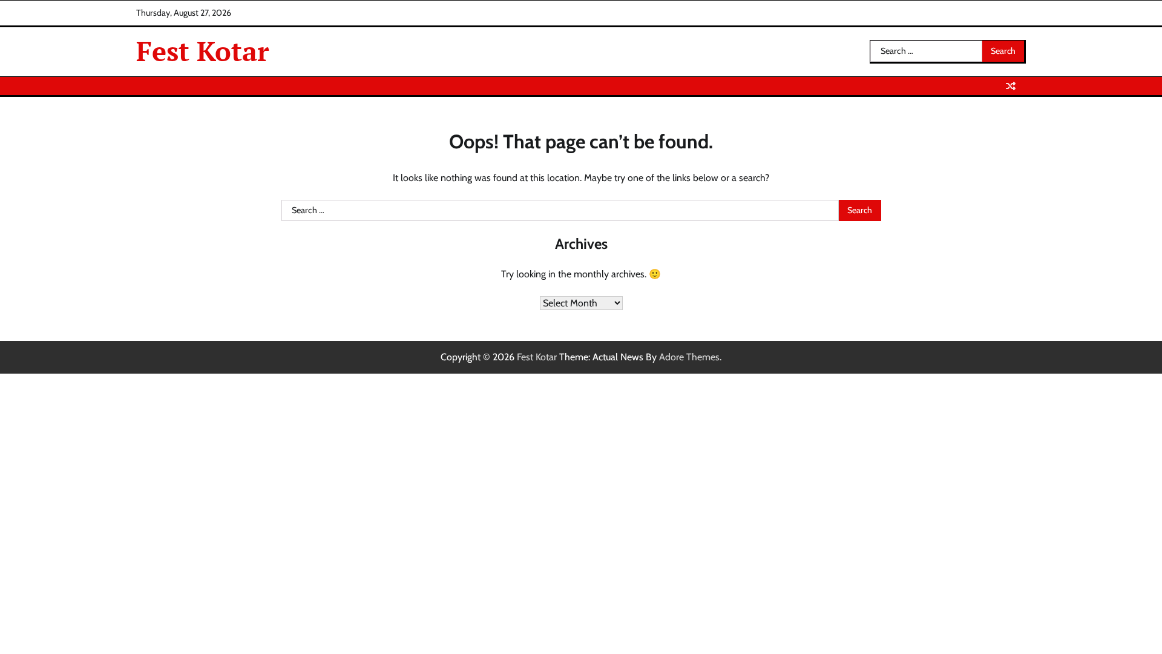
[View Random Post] (1011, 86)
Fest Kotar (202, 51)
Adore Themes (689, 357)
